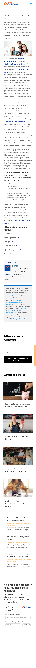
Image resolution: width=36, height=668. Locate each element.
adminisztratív (23, 64)
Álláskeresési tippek (12, 559)
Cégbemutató (26, 22)
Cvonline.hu (8, 22)
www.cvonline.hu (10, 274)
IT (25, 61)
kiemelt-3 (9, 542)
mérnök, (6, 64)
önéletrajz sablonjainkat (18, 319)
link (13, 233)
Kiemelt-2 (9, 523)
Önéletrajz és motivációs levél (21, 523)
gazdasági (13, 64)
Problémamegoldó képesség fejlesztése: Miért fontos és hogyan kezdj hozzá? (16, 504)
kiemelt (21, 559)
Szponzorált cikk (11, 525)
